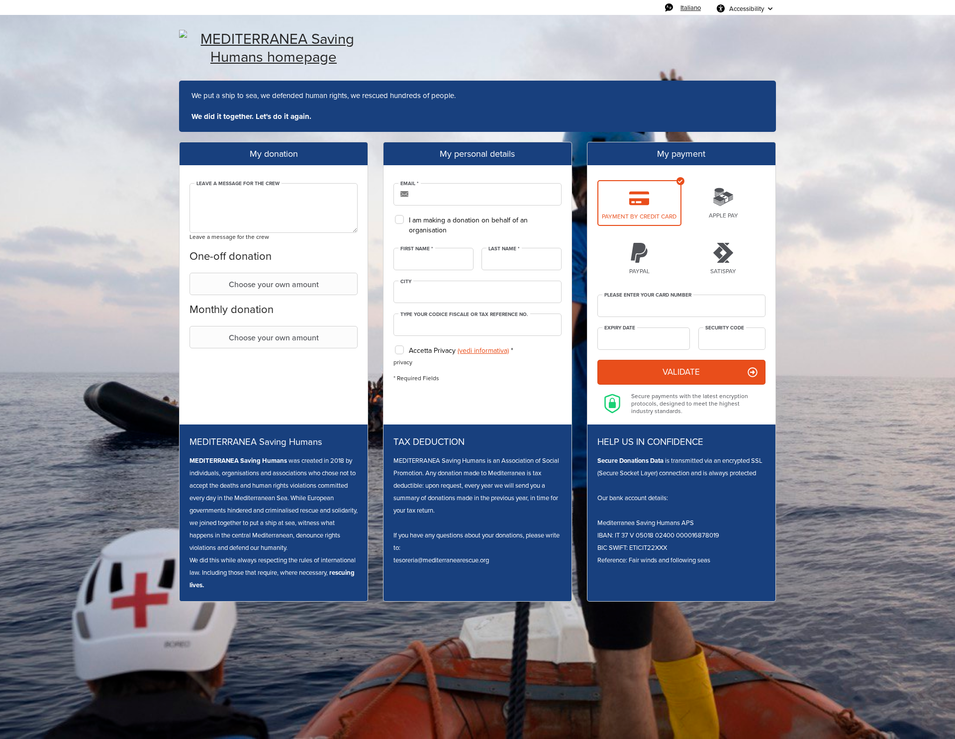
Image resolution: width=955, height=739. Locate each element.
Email (409, 184)
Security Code (724, 328)
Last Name (504, 249)
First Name (416, 249)
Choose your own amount (274, 284)
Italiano (690, 7)
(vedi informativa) (483, 350)
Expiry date (619, 328)
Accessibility (746, 8)
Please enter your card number (647, 295)
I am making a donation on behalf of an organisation (468, 225)
